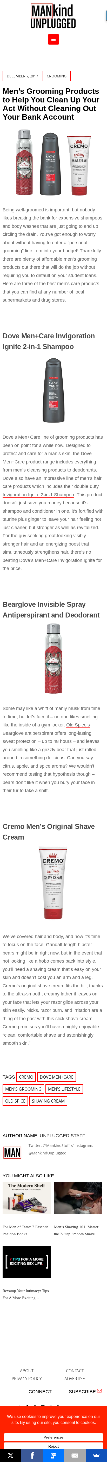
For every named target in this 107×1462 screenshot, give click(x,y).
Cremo (26, 1077)
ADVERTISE (74, 1378)
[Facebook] (32, 1455)
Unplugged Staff (62, 1135)
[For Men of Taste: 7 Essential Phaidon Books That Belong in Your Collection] (27, 1200)
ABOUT (27, 1371)
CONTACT (75, 1371)
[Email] (74, 1455)
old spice (15, 1101)
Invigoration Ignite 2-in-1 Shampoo (38, 494)
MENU (53, 39)
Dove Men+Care (56, 1077)
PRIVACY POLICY (27, 1378)
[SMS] (53, 1455)
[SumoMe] (96, 1455)
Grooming (57, 76)
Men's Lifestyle (64, 1089)
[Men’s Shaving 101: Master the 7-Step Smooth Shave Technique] (78, 1200)
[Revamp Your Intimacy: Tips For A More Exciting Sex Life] (27, 1264)
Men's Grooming (23, 1089)
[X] (10, 1455)
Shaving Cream (48, 1101)
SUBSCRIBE (83, 1391)
